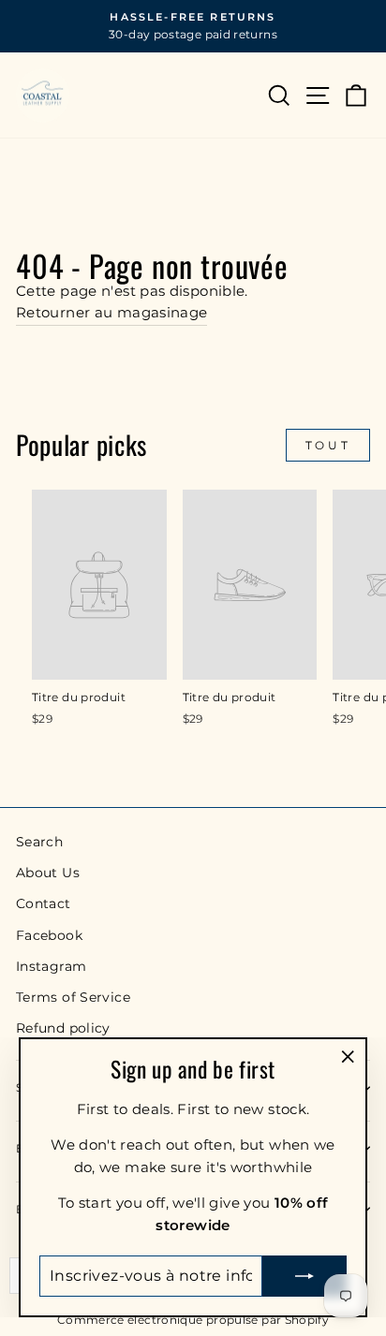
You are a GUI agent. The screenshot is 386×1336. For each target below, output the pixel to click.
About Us (48, 872)
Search (39, 841)
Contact (43, 903)
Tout (327, 445)
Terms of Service (73, 997)
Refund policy (63, 1027)
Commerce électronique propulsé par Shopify (193, 1320)
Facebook (49, 935)
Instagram (51, 966)
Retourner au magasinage (111, 312)
